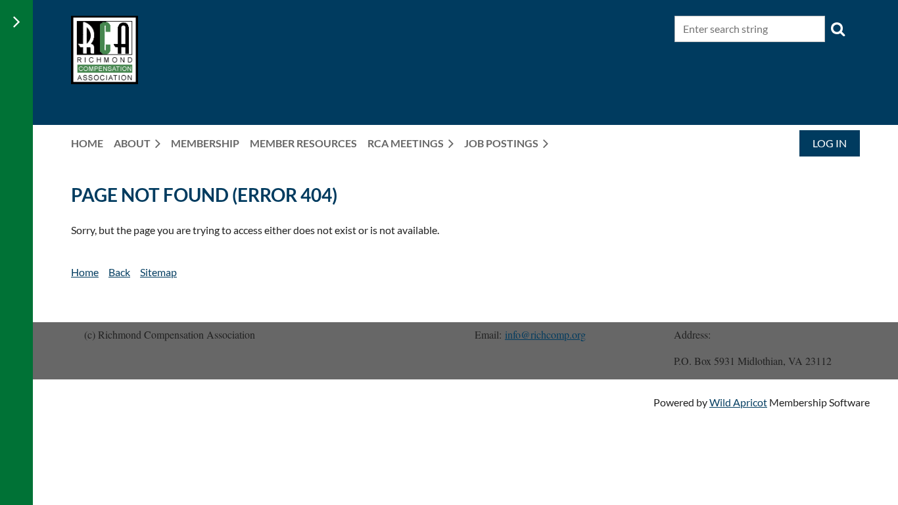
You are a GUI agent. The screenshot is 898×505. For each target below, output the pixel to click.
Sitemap (158, 272)
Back (119, 272)
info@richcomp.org (545, 334)
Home (85, 272)
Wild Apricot (738, 402)
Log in (830, 143)
